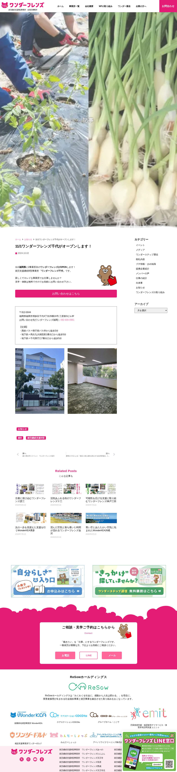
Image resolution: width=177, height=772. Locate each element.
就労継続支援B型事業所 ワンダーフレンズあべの (81, 749)
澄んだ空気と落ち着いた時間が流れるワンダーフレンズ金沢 (65, 530)
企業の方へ (141, 6)
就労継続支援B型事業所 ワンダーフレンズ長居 (80, 762)
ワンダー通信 (124, 6)
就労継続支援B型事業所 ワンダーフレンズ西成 (80, 766)
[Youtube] (35, 759)
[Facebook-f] (42, 759)
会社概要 (89, 6)
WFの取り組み (105, 6)
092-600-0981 (67, 320)
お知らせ (28, 239)
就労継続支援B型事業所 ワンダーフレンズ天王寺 (81, 758)
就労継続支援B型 (36, 438)
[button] (66, 293)
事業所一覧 (74, 6)
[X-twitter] (22, 759)
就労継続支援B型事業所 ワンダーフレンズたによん (82, 754)
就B (20, 438)
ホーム (60, 6)
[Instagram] (28, 759)
